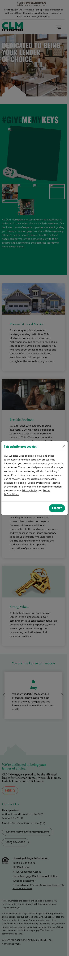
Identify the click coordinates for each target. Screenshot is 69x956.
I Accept (57, 508)
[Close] (63, 446)
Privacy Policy (29, 490)
